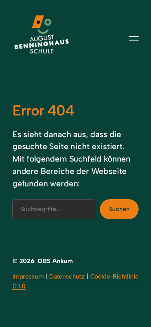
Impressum (27, 276)
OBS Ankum (55, 261)
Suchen (119, 209)
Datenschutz (66, 276)
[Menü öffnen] (134, 38)
